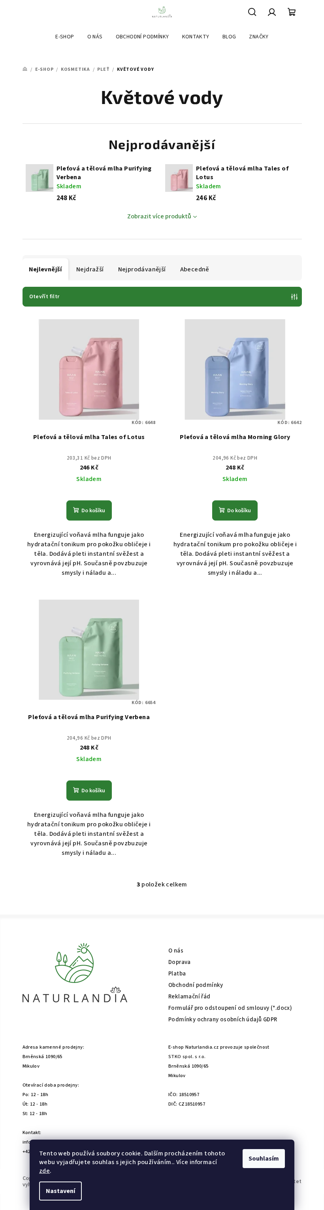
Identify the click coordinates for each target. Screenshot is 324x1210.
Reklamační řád (189, 996)
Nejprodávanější (142, 269)
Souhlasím (264, 1158)
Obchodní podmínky (195, 985)
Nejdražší (90, 269)
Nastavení (60, 1191)
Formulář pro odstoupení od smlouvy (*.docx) (230, 1008)
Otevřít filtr (44, 297)
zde (44, 1170)
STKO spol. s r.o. (187, 1056)
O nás (175, 951)
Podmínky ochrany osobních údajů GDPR (222, 1019)
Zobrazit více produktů (159, 216)
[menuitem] (64, 37)
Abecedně (194, 269)
